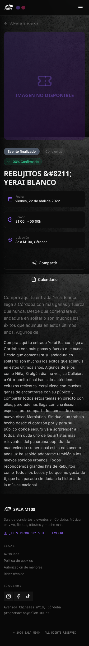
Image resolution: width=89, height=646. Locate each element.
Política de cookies (18, 560)
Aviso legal (12, 554)
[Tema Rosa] (23, 8)
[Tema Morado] (18, 8)
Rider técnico (14, 574)
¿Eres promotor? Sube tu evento (36, 533)
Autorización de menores (23, 567)
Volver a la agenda (23, 23)
